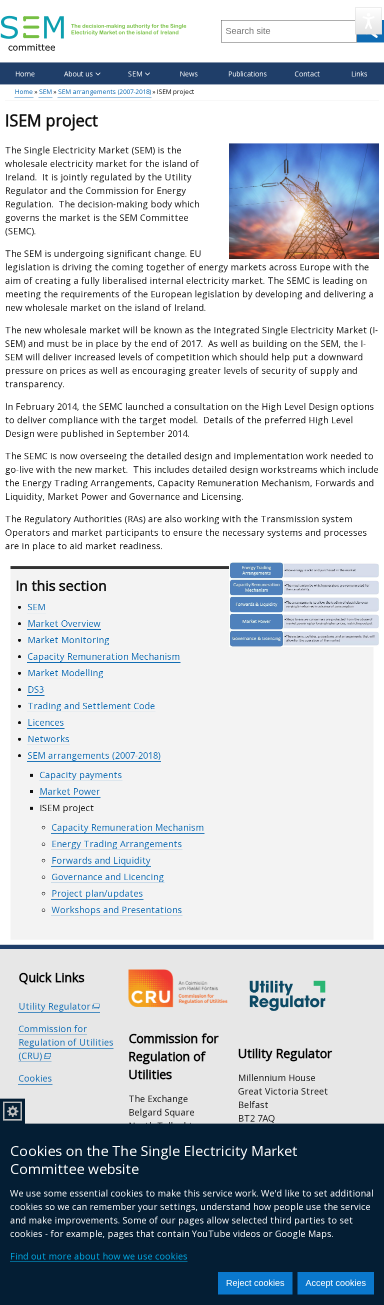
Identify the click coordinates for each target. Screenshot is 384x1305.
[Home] (93, 33)
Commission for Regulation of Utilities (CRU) (66, 1042)
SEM (45, 91)
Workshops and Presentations (117, 910)
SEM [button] (135, 73)
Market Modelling (66, 673)
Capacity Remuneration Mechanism (104, 656)
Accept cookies (336, 1283)
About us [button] (78, 73)
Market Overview (64, 623)
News (189, 73)
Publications (247, 73)
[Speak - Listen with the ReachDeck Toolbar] (368, 20)
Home (25, 73)
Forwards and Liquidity (101, 860)
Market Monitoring (69, 640)
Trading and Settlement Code (91, 706)
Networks (49, 739)
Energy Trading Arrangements (117, 844)
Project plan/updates (97, 893)
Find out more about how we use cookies (99, 1256)
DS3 (36, 689)
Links (359, 73)
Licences (46, 722)
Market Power (70, 791)
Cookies (35, 1078)
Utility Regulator (59, 1006)
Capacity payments (81, 775)
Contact (307, 73)
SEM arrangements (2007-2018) (104, 91)
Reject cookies (255, 1283)
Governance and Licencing (108, 877)
